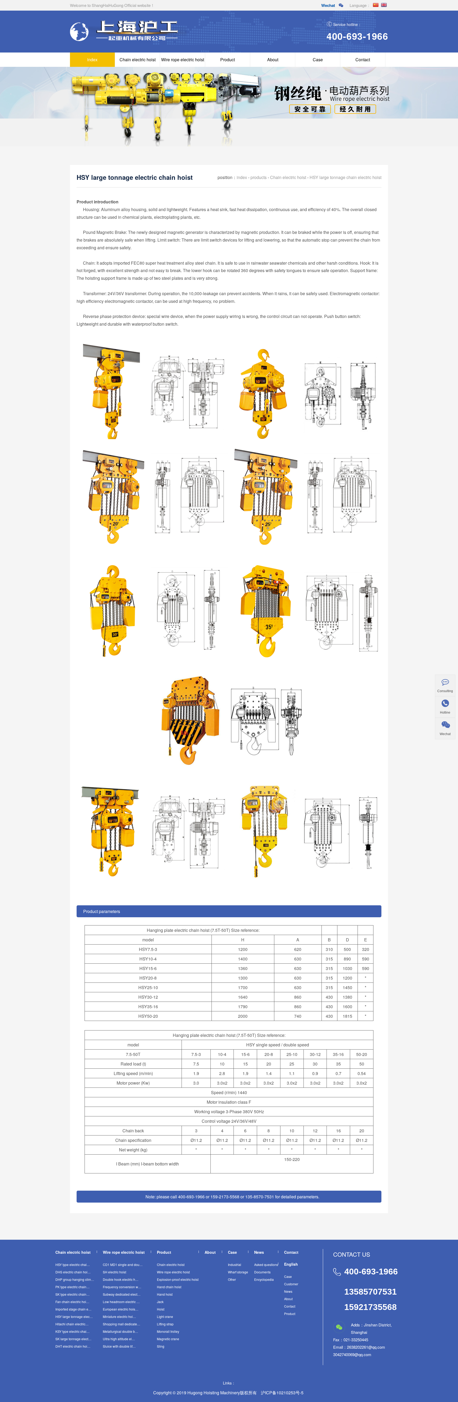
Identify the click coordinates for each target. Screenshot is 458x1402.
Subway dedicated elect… (121, 1294)
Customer (291, 1284)
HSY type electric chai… (72, 1264)
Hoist (160, 1309)
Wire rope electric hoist (182, 59)
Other (232, 1279)
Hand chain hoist (169, 1287)
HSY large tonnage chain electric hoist (345, 177)
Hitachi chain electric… (72, 1324)
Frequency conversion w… (122, 1287)
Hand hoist (165, 1294)
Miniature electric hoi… (119, 1316)
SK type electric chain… (72, 1294)
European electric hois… (120, 1309)
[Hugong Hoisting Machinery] (138, 40)
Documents (262, 1272)
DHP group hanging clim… (74, 1279)
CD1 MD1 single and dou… (123, 1264)
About (272, 59)
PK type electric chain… (72, 1287)
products (258, 177)
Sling (160, 1346)
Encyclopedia (264, 1279)
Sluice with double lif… (119, 1346)
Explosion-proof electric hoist (178, 1279)
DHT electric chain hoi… (72, 1346)
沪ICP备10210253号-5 (282, 1393)
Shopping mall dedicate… (121, 1324)
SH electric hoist (114, 1272)
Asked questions (266, 1264)
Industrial (234, 1264)
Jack (160, 1301)
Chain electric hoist (138, 59)
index (92, 59)
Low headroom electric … (121, 1301)
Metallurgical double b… (120, 1331)
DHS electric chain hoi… (73, 1272)
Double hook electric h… (120, 1279)
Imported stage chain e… (73, 1309)
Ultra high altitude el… (119, 1339)
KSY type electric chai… (72, 1331)
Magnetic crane (168, 1339)
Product (227, 59)
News (288, 1291)
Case (318, 59)
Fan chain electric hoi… (72, 1301)
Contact (362, 59)
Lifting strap (165, 1324)
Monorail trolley (168, 1331)
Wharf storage (238, 1272)
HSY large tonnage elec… (74, 1316)
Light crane (165, 1316)
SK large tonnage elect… (73, 1339)
